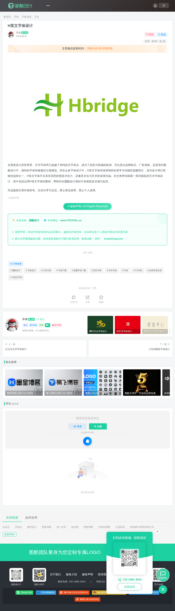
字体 (16, 16)
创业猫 (74, 527)
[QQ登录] (87, 441)
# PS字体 (137, 270)
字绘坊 (18, 527)
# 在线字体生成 (154, 270)
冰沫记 (6, 527)
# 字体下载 (61, 270)
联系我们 (103, 574)
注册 (99, 426)
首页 (8, 16)
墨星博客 (46, 527)
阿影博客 (88, 527)
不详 (18, 32)
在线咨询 (129, 586)
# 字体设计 (31, 270)
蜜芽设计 (32, 527)
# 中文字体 (46, 270)
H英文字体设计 (20, 25)
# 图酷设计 (15, 270)
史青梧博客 (104, 527)
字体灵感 (26, 16)
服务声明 (87, 574)
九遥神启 (120, 527)
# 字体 (125, 270)
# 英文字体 (96, 270)
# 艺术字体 (112, 270)
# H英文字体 (16, 277)
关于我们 (55, 574)
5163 (34, 325)
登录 (79, 426)
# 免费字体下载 (79, 270)
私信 (163, 34)
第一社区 (61, 527)
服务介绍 (71, 574)
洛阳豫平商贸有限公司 (142, 527)
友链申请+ (9, 534)
